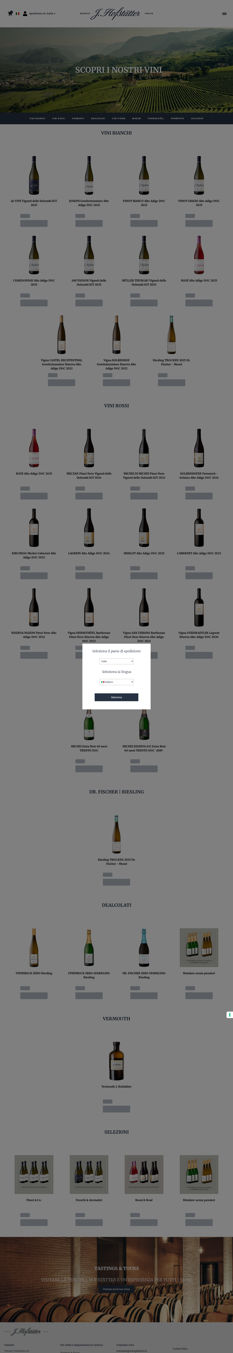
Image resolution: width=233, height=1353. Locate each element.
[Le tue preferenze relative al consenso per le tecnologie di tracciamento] (230, 1015)
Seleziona (116, 697)
